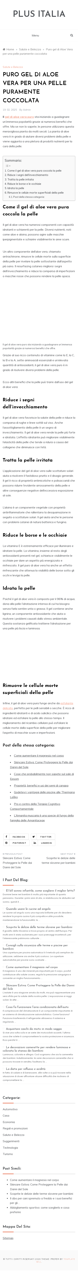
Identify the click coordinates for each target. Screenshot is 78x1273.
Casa (6, 1115)
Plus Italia (39, 14)
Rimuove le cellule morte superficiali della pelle (35, 192)
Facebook (19, 837)
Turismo (8, 1154)
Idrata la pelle (15, 188)
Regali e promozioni (15, 1128)
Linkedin (46, 843)
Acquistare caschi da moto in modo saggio (34, 1029)
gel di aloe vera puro (19, 117)
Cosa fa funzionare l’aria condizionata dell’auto (37, 1007)
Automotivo (10, 1109)
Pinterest (19, 843)
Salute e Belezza (13, 67)
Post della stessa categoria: (29, 196)
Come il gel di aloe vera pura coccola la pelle (34, 170)
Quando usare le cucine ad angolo (28, 909)
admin (27, 109)
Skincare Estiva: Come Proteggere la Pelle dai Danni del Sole (17, 862)
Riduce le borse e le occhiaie (24, 183)
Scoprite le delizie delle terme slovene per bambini (58, 860)
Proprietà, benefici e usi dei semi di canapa (41, 785)
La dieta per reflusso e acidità (25, 1069)
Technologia (10, 1147)
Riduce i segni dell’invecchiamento (27, 175)
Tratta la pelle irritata (20, 179)
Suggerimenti (11, 1141)
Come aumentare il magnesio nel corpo (39, 755)
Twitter (46, 837)
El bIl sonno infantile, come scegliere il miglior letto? (40, 890)
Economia (9, 1122)
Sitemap (8, 1238)
